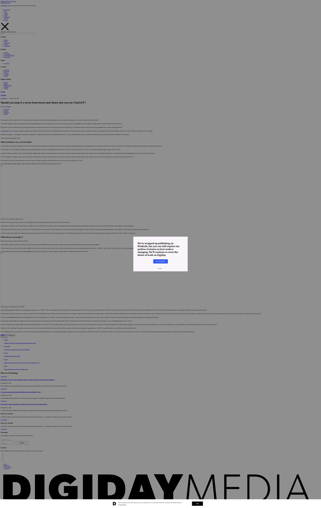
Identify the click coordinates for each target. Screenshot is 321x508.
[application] (160, 503)
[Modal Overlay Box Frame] (160, 254)
